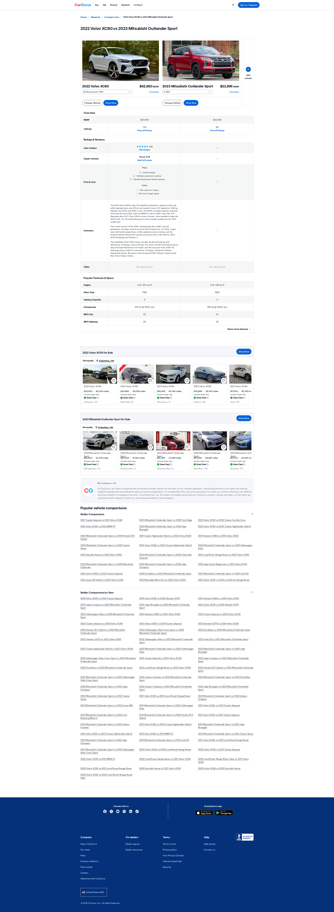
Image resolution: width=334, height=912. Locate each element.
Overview (154, 92)
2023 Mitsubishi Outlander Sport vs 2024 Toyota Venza (105, 547)
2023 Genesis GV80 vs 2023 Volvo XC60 (159, 614)
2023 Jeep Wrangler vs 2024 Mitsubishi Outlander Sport (164, 606)
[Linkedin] (130, 812)
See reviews (144, 150)
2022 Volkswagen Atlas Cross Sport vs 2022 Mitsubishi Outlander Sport (108, 659)
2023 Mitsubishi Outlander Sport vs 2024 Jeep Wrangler (162, 528)
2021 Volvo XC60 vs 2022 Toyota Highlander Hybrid (165, 724)
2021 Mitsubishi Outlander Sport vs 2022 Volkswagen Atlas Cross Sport (107, 751)
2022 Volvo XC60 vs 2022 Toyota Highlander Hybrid (165, 545)
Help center (210, 844)
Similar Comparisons (92, 514)
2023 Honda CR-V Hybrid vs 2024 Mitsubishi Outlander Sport (102, 631)
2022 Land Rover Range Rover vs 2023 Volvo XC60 (165, 667)
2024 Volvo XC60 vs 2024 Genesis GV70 (159, 598)
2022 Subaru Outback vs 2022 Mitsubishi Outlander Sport (165, 688)
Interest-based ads (172, 861)
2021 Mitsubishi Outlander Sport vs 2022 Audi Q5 (164, 740)
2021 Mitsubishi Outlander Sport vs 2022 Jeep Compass (103, 741)
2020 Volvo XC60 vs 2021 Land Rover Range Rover (106, 768)
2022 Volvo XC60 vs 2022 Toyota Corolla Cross (222, 520)
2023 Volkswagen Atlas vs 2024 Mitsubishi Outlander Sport (107, 615)
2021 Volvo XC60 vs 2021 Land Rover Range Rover (223, 740)
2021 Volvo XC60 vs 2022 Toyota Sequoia (219, 705)
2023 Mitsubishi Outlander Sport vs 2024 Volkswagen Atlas (225, 547)
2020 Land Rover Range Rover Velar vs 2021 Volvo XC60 (223, 760)
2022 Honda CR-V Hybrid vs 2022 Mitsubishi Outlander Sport (226, 669)
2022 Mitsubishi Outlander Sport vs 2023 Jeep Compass (104, 688)
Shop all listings (144, 130)
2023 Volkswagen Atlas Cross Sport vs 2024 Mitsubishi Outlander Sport (161, 631)
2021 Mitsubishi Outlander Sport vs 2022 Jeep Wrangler (221, 726)
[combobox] (93, 892)
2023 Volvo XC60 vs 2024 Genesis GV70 (218, 604)
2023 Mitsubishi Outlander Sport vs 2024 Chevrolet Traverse (165, 556)
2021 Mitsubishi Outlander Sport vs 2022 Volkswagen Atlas (166, 707)
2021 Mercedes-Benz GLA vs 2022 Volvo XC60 (162, 580)
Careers (84, 872)
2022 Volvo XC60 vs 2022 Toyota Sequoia (101, 573)
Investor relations (89, 861)
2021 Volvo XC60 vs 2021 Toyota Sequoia (219, 715)
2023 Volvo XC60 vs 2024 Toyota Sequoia (160, 623)
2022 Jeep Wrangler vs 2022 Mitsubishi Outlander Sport (223, 688)
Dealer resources (134, 849)
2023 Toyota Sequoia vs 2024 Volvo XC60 (101, 623)
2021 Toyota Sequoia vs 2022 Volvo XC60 (101, 520)
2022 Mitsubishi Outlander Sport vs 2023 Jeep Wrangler (221, 650)
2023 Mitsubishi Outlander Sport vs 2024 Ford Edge (165, 520)
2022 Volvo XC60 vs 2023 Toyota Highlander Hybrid (224, 526)
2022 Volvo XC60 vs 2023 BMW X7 (97, 526)
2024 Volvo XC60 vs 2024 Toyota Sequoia (101, 598)
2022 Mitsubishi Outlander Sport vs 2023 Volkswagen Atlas (166, 650)
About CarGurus (88, 844)
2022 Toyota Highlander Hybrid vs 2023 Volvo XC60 (106, 648)
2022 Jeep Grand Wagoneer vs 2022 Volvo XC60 (222, 564)
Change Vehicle (92, 103)
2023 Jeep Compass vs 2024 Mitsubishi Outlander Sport (106, 606)
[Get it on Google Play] (224, 813)
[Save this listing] (113, 380)
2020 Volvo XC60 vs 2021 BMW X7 (97, 759)
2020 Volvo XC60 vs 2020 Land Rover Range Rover (165, 749)
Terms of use (169, 844)
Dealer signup (133, 844)
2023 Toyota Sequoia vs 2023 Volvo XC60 (219, 614)
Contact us (209, 849)
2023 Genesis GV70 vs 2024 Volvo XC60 (218, 623)
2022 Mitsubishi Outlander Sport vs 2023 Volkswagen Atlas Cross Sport (107, 678)
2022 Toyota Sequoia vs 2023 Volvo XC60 (160, 658)
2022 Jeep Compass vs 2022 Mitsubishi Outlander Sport (223, 659)
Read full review (144, 160)
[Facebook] (105, 812)
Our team (85, 849)
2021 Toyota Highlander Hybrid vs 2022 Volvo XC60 (165, 535)
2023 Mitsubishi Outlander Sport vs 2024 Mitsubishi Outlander (106, 565)
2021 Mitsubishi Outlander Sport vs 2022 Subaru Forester (105, 726)
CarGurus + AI (108, 483)
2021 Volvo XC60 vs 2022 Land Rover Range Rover (164, 696)
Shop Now (111, 103)
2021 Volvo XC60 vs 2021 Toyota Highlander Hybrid (106, 733)
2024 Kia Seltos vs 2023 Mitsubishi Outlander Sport (165, 573)
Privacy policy (170, 849)
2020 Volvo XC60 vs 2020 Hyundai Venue (219, 768)
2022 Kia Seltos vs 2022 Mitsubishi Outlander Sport (106, 667)
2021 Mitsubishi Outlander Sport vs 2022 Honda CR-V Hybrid (166, 716)
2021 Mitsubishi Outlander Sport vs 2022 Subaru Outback (222, 697)
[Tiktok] (137, 812)
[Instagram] (124, 812)
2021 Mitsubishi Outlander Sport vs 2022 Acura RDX (106, 705)
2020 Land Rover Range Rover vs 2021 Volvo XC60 (165, 759)
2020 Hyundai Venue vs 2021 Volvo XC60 (160, 768)
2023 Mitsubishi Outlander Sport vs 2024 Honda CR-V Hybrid (107, 537)
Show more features (237, 329)
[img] (98, 398)
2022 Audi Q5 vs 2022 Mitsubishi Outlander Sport (223, 639)
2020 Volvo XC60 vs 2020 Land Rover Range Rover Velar (106, 776)
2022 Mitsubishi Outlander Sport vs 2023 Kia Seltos (224, 677)
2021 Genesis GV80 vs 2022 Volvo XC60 (218, 535)
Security (167, 867)
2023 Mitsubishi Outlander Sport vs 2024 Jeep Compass (162, 565)
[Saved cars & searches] (233, 5)
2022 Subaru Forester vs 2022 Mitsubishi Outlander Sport (165, 678)
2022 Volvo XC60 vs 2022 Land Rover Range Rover (224, 580)
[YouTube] (117, 812)
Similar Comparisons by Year (97, 592)
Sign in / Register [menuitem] (248, 5)
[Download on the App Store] (204, 813)
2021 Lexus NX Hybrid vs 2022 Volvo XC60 (101, 580)
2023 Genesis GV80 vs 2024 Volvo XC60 (218, 598)
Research (95, 17)
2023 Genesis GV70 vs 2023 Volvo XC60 (100, 639)
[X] (111, 812)
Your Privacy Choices (173, 855)
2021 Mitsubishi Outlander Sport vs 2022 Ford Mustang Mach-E (103, 716)
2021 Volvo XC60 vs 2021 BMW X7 (156, 733)
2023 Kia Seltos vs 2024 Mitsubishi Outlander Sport (224, 630)
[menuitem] (97, 5)
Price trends (86, 867)
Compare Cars (111, 17)
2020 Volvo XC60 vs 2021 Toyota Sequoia (219, 749)
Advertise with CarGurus (93, 878)
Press (83, 855)
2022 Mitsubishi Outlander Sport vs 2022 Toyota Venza (105, 697)
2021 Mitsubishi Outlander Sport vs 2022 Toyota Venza (225, 733)
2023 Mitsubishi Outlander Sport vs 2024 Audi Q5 (223, 573)
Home (84, 17)
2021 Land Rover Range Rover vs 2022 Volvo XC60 (223, 554)
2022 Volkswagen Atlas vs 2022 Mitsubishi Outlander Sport (166, 641)
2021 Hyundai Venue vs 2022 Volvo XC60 (101, 554)
